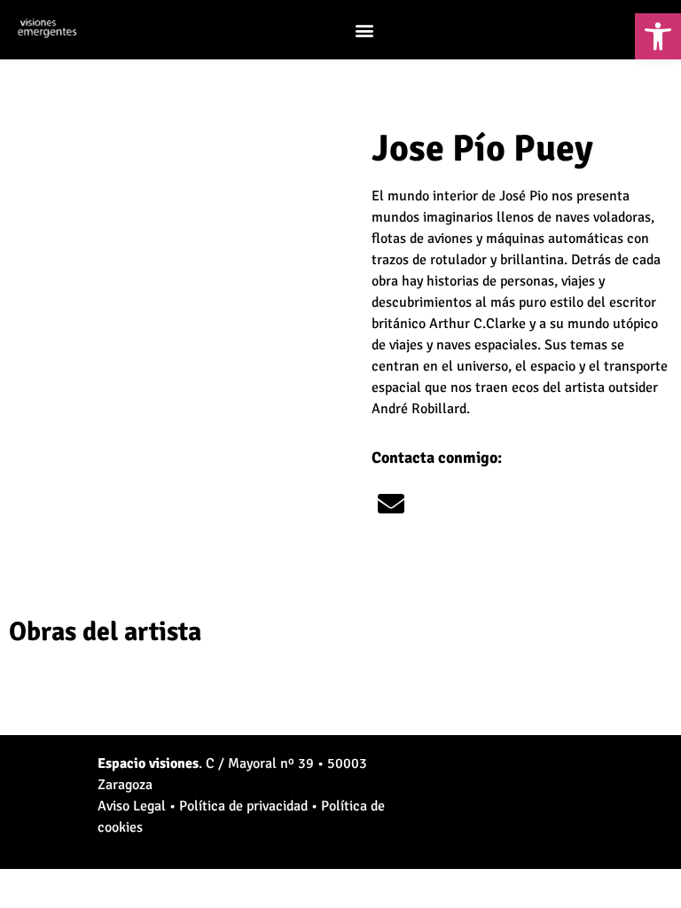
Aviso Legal (132, 806)
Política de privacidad (243, 806)
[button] (364, 29)
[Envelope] (391, 503)
